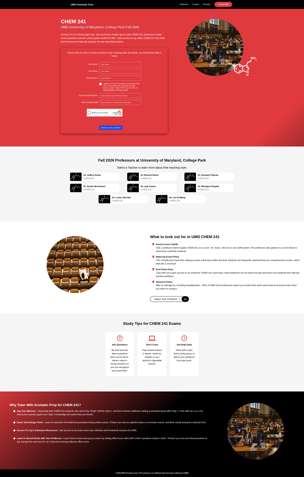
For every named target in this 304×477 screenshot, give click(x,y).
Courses (195, 4)
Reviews (206, 4)
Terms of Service (109, 90)
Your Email (93, 71)
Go (185, 299)
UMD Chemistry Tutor (82, 4)
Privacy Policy (123, 90)
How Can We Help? (89, 102)
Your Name (93, 64)
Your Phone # (92, 78)
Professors (184, 4)
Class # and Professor (88, 95)
